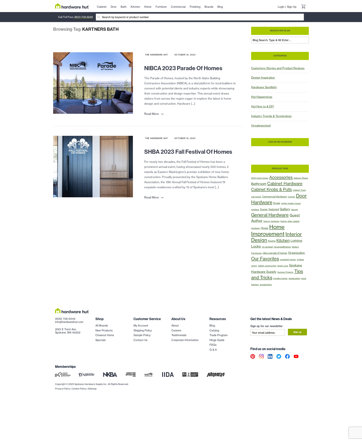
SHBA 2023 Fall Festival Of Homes (188, 151)
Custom (291, 197)
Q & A (213, 349)
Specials (100, 340)
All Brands (101, 325)
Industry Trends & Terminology (271, 116)
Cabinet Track (299, 190)
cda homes (256, 197)
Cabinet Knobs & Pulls (271, 189)
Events (264, 209)
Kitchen (283, 240)
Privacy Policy (62, 388)
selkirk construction (267, 266)
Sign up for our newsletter (266, 326)
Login (281, 6)
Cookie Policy (79, 388)
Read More (154, 114)
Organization (296, 253)
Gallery (285, 209)
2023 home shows (259, 178)
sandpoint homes (288, 259)
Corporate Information (185, 340)
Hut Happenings (261, 97)
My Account (140, 325)
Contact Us (140, 340)
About (175, 325)
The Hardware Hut (156, 55)
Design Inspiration (263, 77)
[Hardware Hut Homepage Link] (72, 6)
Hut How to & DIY (262, 106)
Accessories (281, 177)
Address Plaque (301, 178)
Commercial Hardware (274, 196)
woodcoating (294, 278)
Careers (176, 330)
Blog (212, 325)
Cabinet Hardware (284, 183)
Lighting (296, 241)
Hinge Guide (216, 340)
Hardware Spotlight (264, 87)
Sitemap (92, 388)
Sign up (297, 332)
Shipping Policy (142, 330)
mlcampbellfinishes (282, 247)
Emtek (276, 203)
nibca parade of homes (275, 253)
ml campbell (267, 247)
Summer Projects (285, 272)
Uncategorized (261, 125)
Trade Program (218, 335)
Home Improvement (268, 230)
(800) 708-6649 (83, 16)
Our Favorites (265, 258)
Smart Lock (282, 266)
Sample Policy (141, 335)
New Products (104, 330)
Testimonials (178, 335)
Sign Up (291, 6)
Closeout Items (104, 335)
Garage (294, 209)
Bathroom (258, 184)
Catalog (214, 330)
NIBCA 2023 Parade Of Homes (183, 68)
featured (273, 209)
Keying (271, 241)
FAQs (212, 344)
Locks (256, 246)
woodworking (266, 285)
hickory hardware (271, 221)
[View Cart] (303, 7)
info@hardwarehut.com (69, 321)
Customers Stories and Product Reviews (277, 68)
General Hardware (270, 215)
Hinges (264, 228)
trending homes (280, 278)
